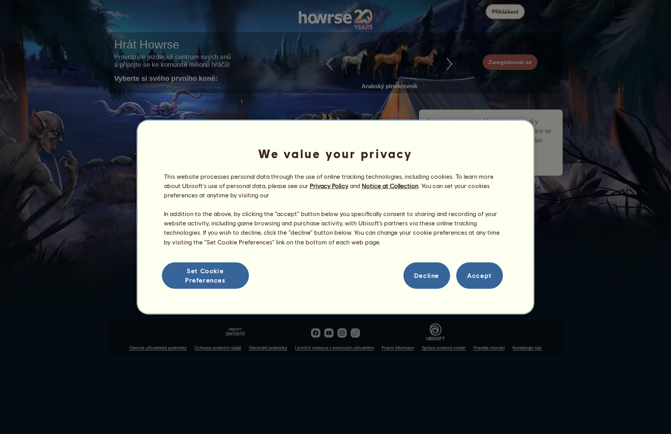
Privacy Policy (329, 185)
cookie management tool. (306, 195)
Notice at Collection (390, 185)
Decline (426, 275)
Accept (479, 275)
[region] (335, 217)
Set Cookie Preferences (205, 275)
